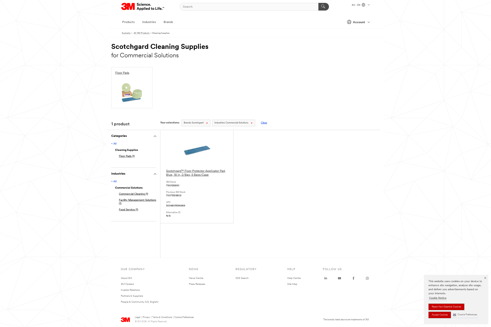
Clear (264, 123)
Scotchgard (193, 123)
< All (113, 143)
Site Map (292, 284)
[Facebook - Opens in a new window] (353, 278)
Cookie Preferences (184, 317)
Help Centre (294, 278)
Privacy (146, 317)
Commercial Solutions (231, 123)
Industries (149, 22)
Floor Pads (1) (127, 156)
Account (359, 22)
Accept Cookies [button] (440, 315)
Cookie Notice (438, 298)
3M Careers (127, 284)
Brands (168, 22)
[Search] (323, 7)
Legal (137, 317)
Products (128, 22)
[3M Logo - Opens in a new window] (143, 7)
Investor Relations (130, 290)
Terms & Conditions (162, 317)
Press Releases (197, 284)
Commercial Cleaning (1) (133, 194)
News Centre (196, 278)
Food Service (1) (128, 209)
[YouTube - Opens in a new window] (339, 278)
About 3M (126, 278)
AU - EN (356, 5)
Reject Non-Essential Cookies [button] (446, 307)
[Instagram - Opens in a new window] (367, 278)
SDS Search (242, 278)
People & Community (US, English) (139, 302)
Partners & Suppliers (132, 296)
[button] (465, 315)
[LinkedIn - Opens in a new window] (326, 278)
